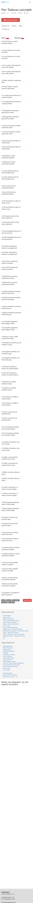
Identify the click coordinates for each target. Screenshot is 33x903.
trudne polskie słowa (8, 658)
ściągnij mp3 (6, 25)
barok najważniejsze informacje (11, 665)
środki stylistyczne (8, 646)
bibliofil (27, 13)
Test (4, 637)
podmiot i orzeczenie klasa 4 (10, 666)
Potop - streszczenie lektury (10, 627)
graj (21, 25)
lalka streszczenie (7, 648)
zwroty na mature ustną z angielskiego (13, 663)
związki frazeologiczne (9, 651)
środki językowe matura (9, 661)
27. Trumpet (6, 625)
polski (3, 600)
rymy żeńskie (6, 670)
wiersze (9, 600)
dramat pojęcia (7, 615)
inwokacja (4, 602)
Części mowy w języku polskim (11, 620)
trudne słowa (6, 668)
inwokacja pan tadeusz (9, 654)
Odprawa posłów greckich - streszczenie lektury (16, 631)
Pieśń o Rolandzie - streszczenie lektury (13, 634)
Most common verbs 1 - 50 (10, 676)
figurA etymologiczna (8, 619)
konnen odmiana (7, 656)
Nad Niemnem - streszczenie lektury (12, 629)
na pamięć (11, 602)
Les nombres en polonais (9, 622)
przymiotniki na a (7, 659)
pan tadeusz (16, 600)
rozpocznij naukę (11, 20)
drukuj (14, 25)
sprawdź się (6, 29)
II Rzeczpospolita (7, 673)
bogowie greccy (7, 649)
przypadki (5, 653)
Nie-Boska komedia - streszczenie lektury (14, 636)
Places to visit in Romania (10, 675)
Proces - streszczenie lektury (10, 632)
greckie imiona (7, 617)
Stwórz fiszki (27, 600)
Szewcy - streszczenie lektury (11, 624)
